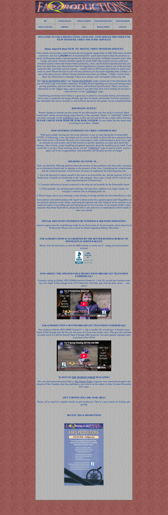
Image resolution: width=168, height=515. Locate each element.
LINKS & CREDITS (84, 21)
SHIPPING (64, 27)
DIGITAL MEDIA (103, 27)
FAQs (84, 27)
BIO (45, 21)
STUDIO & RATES (64, 21)
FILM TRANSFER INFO (103, 21)
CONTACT (123, 27)
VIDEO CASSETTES (45, 27)
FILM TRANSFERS (123, 21)
